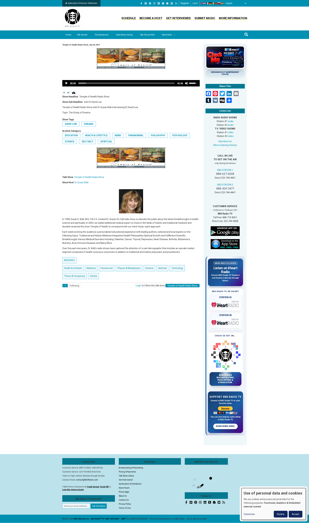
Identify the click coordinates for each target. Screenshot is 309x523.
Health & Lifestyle (96, 135)
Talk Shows (82, 34)
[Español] (222, 3)
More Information (233, 18)
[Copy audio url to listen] (68, 92)
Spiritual (106, 141)
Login (138, 285)
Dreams (88, 124)
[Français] (207, 3)
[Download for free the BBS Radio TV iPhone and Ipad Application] (225, 243)
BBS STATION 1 (225, 170)
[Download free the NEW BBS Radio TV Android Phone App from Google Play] (225, 230)
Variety (93, 276)
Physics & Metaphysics (128, 268)
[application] (131, 83)
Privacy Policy (125, 504)
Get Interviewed (178, 18)
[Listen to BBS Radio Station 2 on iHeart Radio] (225, 322)
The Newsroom (102, 34)
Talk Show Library (126, 476)
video (231, 132)
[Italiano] (213, 3)
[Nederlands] (204, 3)
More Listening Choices (225, 145)
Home (68, 34)
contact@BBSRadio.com (87, 480)
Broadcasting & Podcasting (131, 468)
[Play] (66, 83)
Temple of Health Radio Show (89, 177)
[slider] (126, 83)
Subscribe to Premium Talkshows (82, 3)
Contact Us (124, 500)
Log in (195, 3)
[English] (201, 3)
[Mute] (186, 83)
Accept (295, 514)
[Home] (72, 18)
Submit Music (204, 18)
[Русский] (219, 3)
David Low (71, 124)
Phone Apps (124, 492)
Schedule (128, 18)
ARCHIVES (69, 260)
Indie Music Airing (124, 34)
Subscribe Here (225, 426)
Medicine (91, 268)
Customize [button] (249, 514)
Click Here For (225, 141)
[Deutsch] (210, 3)
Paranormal (136, 135)
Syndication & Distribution (130, 484)
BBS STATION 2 (225, 184)
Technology (177, 268)
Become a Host (151, 18)
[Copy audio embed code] (64, 92)
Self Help (87, 141)
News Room (124, 488)
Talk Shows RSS (147, 34)
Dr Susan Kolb (82, 182)
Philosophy (158, 135)
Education (71, 135)
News (118, 135)
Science (69, 141)
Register (185, 3)
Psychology (179, 135)
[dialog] (273, 504)
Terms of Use (125, 508)
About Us (123, 496)
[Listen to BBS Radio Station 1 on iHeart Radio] (225, 304)
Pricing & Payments (127, 472)
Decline (280, 514)
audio (231, 121)
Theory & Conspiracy (74, 276)
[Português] (216, 3)
